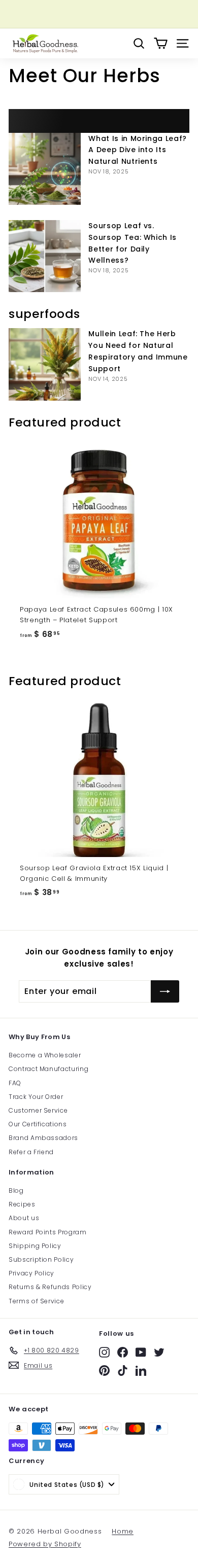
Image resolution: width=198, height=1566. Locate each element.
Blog (16, 1190)
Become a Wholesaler (45, 1055)
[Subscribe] (165, 991)
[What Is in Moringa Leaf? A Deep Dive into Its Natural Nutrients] (45, 169)
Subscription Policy (41, 1259)
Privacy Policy (31, 1273)
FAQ (15, 1083)
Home (123, 1531)
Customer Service (38, 1110)
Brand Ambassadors (43, 1137)
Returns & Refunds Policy (50, 1287)
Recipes (22, 1204)
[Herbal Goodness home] (44, 43)
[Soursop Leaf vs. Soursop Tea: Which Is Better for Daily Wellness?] (45, 256)
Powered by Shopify (45, 1544)
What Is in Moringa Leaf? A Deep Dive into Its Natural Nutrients (137, 150)
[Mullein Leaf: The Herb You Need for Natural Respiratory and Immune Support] (45, 364)
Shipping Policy (35, 1245)
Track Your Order (36, 1096)
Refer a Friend (31, 1152)
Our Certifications (38, 1124)
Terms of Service (36, 1301)
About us (24, 1218)
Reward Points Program (48, 1232)
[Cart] (161, 43)
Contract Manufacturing (48, 1068)
